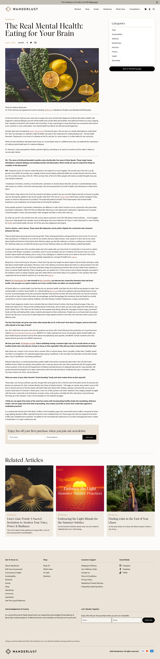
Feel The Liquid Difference (15, 601)
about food (54, 291)
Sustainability (117, 34)
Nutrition (115, 47)
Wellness (115, 39)
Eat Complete (45, 281)
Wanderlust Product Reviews (92, 583)
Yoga (114, 30)
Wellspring (48, 110)
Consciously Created (13, 573)
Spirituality (116, 61)
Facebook (126, 569)
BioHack (78, 9)
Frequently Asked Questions (92, 587)
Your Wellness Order (89, 569)
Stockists (8, 580)
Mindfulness (116, 43)
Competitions (134, 9)
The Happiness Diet (19, 281)
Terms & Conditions (89, 576)
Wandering (107, 9)
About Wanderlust (12, 566)
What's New (48, 569)
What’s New (120, 9)
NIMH (10, 223)
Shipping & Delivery (89, 566)
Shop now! (93, 2)
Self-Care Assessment (13, 569)
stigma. (51, 275)
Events (96, 9)
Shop (87, 9)
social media (64, 197)
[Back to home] (21, 9)
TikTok (125, 573)
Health (114, 56)
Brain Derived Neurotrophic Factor (23, 333)
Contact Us (85, 573)
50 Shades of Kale (28, 343)
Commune (9, 594)
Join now (89, 437)
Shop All (46, 566)
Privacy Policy (86, 580)
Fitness (114, 52)
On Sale (46, 573)
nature (74, 257)
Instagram (126, 566)
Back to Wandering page (132, 69)
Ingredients (9, 597)
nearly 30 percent (36, 131)
